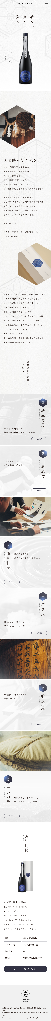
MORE (39, 490)
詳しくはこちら (25, 969)
